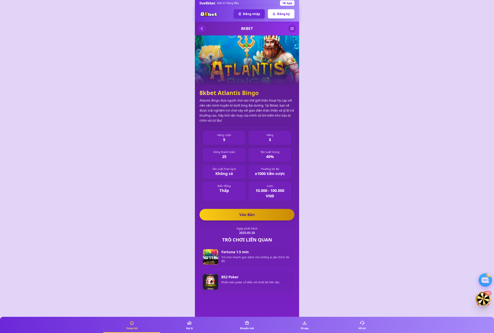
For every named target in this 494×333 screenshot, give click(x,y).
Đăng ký (283, 14)
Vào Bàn (247, 214)
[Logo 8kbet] (209, 13)
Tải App (287, 3)
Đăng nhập (251, 14)
